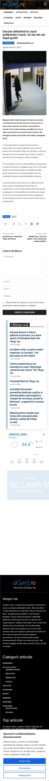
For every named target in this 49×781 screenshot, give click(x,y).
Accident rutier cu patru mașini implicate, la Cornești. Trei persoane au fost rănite (26, 352)
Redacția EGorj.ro (25, 43)
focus (13, 216)
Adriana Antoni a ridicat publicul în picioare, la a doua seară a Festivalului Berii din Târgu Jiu (25, 337)
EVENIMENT (8, 43)
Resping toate (25, 775)
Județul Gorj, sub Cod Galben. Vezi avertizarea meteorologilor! (36, 238)
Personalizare (24, 768)
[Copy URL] (13, 224)
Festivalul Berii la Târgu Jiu (24, 381)
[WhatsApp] (19, 224)
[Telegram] (31, 224)
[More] (37, 224)
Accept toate (24, 761)
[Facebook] (25, 224)
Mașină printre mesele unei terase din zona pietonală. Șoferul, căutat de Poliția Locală (24, 417)
